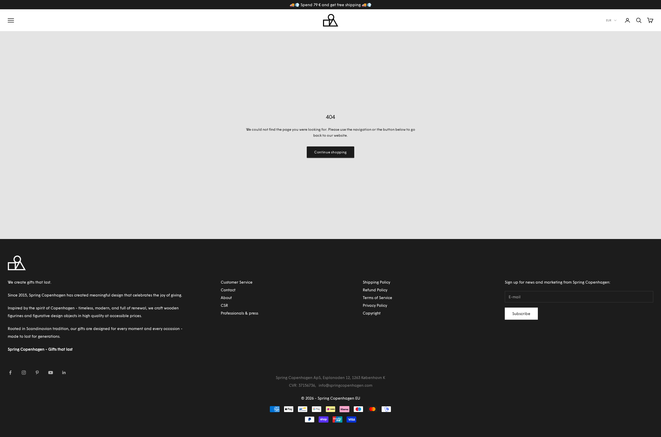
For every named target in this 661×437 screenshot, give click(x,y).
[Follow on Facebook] (10, 372)
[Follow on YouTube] (50, 372)
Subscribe (521, 313)
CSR (224, 305)
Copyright (372, 313)
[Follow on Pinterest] (37, 372)
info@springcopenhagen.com (345, 385)
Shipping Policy (376, 282)
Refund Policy (375, 289)
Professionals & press (239, 313)
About (226, 297)
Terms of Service (377, 297)
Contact (228, 289)
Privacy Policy (375, 305)
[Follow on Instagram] (23, 372)
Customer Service (237, 282)
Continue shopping (330, 152)
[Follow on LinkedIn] (64, 372)
